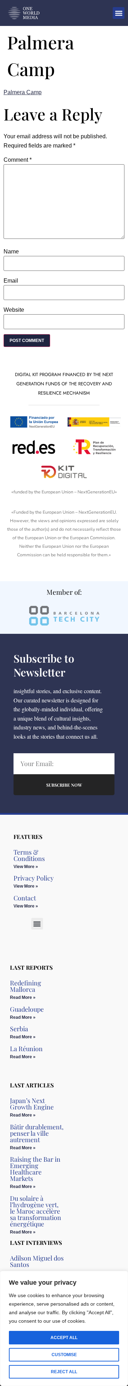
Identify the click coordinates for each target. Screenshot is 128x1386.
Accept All (64, 1337)
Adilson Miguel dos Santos (37, 1261)
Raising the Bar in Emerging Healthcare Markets (35, 1169)
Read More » (23, 997)
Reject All (64, 1371)
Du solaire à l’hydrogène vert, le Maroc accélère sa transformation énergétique (35, 1211)
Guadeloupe (27, 1009)
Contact (25, 898)
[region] (64, 1328)
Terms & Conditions (29, 855)
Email (11, 281)
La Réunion (26, 1048)
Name (11, 252)
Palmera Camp (23, 92)
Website (14, 310)
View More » (26, 866)
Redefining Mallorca (25, 986)
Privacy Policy (34, 878)
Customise (64, 1354)
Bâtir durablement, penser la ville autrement (37, 1133)
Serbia (19, 1028)
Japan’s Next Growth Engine (32, 1103)
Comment (18, 160)
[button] (118, 13)
